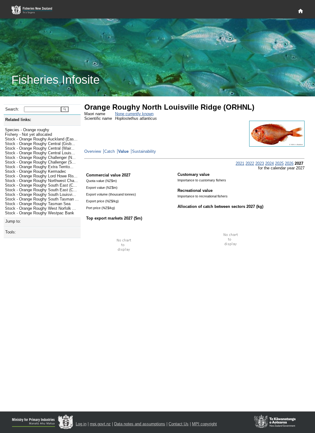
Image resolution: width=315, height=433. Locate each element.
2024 (269, 163)
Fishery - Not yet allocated (28, 134)
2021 (240, 163)
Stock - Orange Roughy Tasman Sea (37, 203)
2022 (249, 163)
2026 (289, 163)
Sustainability (144, 151)
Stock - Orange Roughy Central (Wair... (39, 148)
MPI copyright (204, 424)
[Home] (300, 11)
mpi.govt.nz (100, 424)
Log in (81, 424)
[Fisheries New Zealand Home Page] (35, 10)
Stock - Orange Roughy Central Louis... (40, 153)
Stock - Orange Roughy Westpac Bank (39, 213)
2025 (279, 163)
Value (123, 151)
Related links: (18, 119)
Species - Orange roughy (27, 129)
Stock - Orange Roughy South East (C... (41, 185)
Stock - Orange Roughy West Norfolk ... (40, 208)
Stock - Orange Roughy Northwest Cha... (41, 180)
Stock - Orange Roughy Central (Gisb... (40, 143)
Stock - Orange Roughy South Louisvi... (40, 194)
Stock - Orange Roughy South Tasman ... (42, 199)
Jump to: (13, 221)
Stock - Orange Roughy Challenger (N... (40, 157)
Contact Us (179, 424)
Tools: (10, 232)
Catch (109, 151)
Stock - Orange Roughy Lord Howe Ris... (41, 176)
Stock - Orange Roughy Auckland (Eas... (41, 139)
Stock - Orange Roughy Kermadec (35, 171)
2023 (259, 163)
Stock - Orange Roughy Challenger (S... (40, 162)
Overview (92, 151)
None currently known (134, 113)
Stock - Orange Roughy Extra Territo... (39, 166)
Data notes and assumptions (139, 424)
